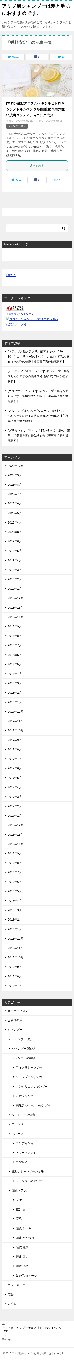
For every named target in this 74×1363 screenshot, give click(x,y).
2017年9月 (15, 740)
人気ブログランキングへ (19, 314)
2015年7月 (15, 985)
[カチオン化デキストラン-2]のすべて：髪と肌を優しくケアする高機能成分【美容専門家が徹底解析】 (39, 376)
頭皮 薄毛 (22, 1266)
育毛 (19, 1218)
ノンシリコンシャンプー (32, 1086)
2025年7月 (15, 494)
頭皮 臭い (22, 1256)
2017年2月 (15, 806)
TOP (33, 1329)
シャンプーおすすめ (29, 1077)
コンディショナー (27, 1143)
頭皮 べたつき (25, 1237)
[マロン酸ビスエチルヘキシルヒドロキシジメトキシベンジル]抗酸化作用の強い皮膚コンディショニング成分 (35, 109)
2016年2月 (15, 919)
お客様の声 (15, 1020)
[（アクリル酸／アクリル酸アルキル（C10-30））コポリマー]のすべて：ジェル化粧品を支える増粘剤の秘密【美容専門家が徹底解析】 (38, 356)
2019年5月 (15, 550)
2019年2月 (15, 579)
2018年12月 (15, 598)
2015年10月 (15, 957)
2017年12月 (15, 711)
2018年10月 (15, 617)
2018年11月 (15, 607)
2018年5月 (15, 664)
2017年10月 (15, 730)
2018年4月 (15, 673)
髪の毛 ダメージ (26, 1275)
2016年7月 (15, 872)
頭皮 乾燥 (22, 1247)
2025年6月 (15, 503)
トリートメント (26, 1152)
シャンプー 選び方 (24, 1048)
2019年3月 (15, 569)
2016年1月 (15, 929)
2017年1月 (15, 815)
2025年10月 (15, 465)
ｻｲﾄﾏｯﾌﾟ (11, 275)
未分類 (12, 1303)
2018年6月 (15, 655)
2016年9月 (15, 853)
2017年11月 (15, 721)
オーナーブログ (18, 1010)
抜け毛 (20, 1209)
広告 (11, 1294)
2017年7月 (15, 758)
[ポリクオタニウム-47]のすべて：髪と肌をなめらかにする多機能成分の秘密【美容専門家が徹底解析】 (38, 396)
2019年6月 (15, 541)
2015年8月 (15, 976)
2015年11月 (15, 948)
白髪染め (22, 1162)
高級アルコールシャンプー (33, 1105)
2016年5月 (15, 891)
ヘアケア (17, 1133)
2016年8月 (15, 862)
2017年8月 (15, 749)
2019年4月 (15, 560)
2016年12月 (15, 825)
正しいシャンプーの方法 (28, 1171)
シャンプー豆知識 (23, 1114)
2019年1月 (15, 588)
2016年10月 (15, 844)
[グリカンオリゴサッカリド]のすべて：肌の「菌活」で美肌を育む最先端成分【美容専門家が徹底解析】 (39, 435)
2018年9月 (15, 626)
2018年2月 (15, 692)
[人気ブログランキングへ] (15, 308)
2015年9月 (15, 966)
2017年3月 (15, 796)
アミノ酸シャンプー (29, 1067)
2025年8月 (15, 484)
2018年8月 (15, 635)
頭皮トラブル (20, 1190)
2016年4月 (15, 900)
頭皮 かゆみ (23, 1228)
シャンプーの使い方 (29, 1181)
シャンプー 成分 (17, 126)
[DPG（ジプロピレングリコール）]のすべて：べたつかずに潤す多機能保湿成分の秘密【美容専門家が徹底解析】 (38, 415)
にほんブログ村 (16, 324)
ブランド (17, 1124)
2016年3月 (15, 910)
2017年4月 (15, 787)
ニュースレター (18, 1285)
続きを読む (37, 165)
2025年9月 (15, 475)
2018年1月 (15, 702)
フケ (19, 1200)
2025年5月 (15, 513)
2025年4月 (15, 522)
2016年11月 (15, 834)
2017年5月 (15, 777)
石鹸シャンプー (26, 1096)
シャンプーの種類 (23, 1058)
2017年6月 (15, 768)
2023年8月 (15, 532)
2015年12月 (15, 938)
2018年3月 (15, 683)
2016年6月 (15, 881)
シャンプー (15, 1029)
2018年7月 (15, 645)
